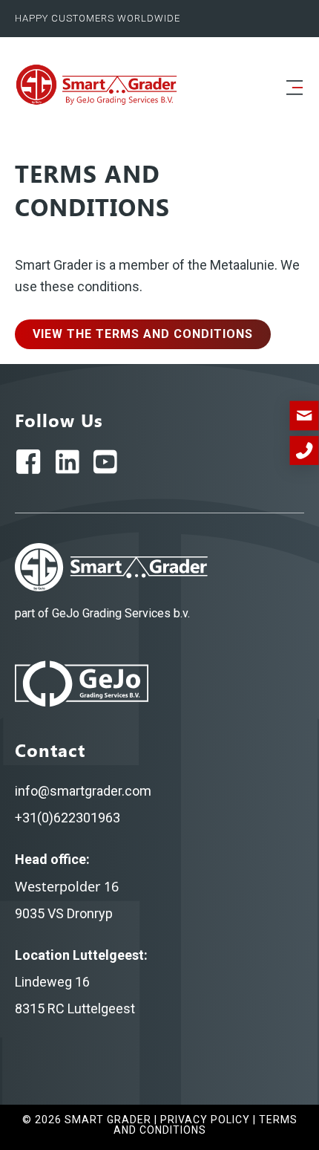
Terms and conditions (205, 1125)
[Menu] (294, 88)
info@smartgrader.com (83, 791)
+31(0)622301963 (67, 817)
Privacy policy (205, 1119)
